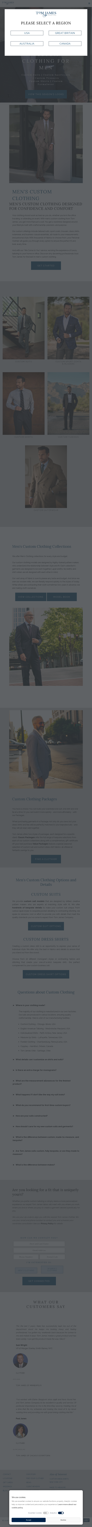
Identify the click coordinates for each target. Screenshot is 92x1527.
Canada (65, 43)
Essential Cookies (35, 1513)
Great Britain (65, 33)
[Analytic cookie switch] (61, 1513)
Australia (27, 43)
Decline (63, 1520)
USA (27, 33)
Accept (28, 1520)
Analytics (53, 1513)
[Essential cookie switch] (46, 1513)
